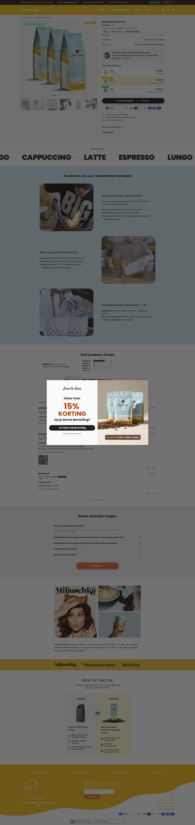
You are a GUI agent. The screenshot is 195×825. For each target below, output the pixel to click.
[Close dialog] (145, 382)
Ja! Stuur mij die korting (72, 427)
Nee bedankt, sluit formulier (72, 434)
